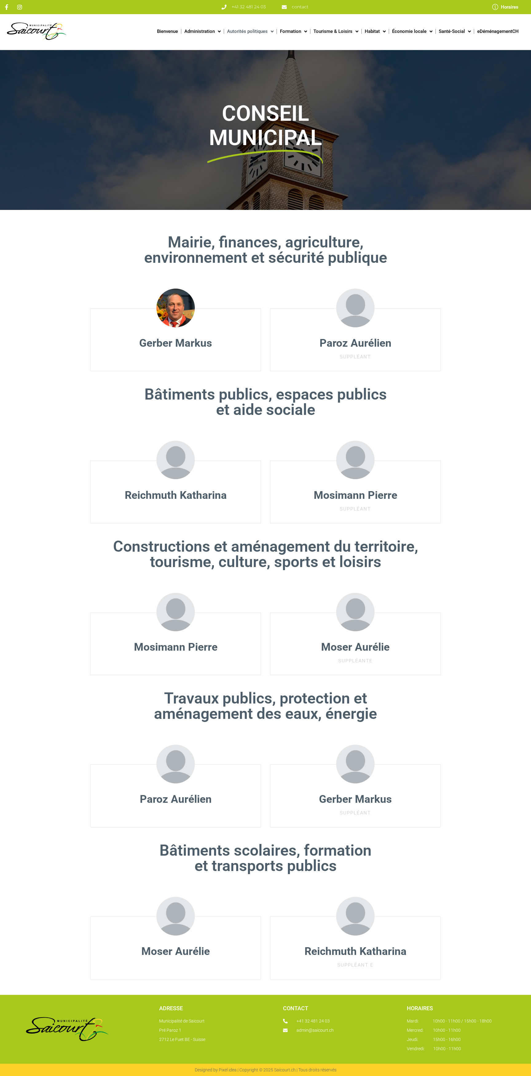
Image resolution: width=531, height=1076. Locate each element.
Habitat (372, 31)
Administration (199, 31)
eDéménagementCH (498, 31)
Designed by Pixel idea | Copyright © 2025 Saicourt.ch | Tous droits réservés (265, 1069)
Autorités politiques (247, 31)
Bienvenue (167, 31)
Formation (290, 31)
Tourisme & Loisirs (332, 31)
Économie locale (409, 31)
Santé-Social (452, 31)
